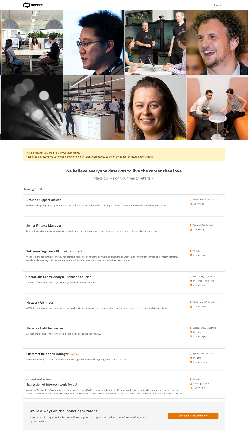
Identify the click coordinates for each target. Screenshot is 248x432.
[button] (217, 5)
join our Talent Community (90, 156)
